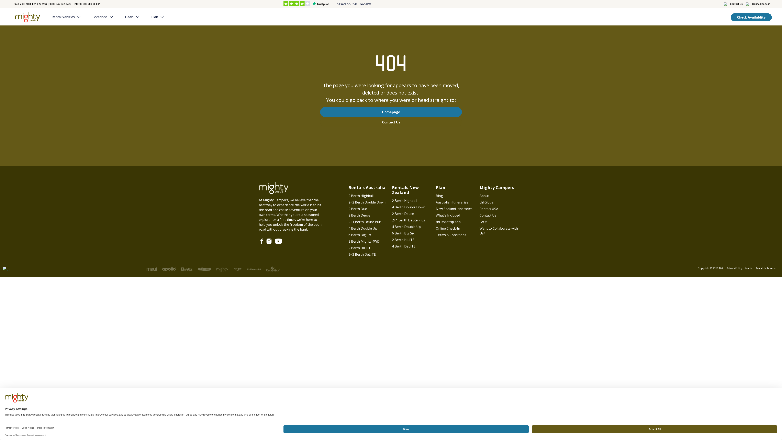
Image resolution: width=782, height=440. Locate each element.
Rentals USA (489, 209)
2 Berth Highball (360, 196)
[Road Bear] (26, 17)
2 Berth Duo (357, 209)
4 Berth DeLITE (403, 246)
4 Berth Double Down (408, 207)
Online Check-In (448, 228)
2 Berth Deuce (359, 215)
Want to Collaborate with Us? (499, 230)
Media (748, 268)
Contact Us (391, 122)
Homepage (391, 112)
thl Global (487, 202)
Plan (154, 17)
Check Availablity (751, 17)
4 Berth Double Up (362, 228)
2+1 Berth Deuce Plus (364, 222)
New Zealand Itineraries (454, 209)
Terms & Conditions (451, 235)
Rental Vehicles (63, 17)
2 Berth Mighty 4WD (364, 241)
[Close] (80, 17)
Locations (99, 17)
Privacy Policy (734, 268)
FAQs (483, 222)
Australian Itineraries (452, 202)
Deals (129, 17)
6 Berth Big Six (359, 235)
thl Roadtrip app (448, 222)
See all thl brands (765, 268)
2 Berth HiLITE (359, 248)
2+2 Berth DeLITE (362, 254)
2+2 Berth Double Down (367, 202)
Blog (439, 196)
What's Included (448, 215)
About (484, 196)
